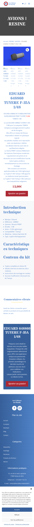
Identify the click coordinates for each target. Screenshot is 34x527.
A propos (6, 424)
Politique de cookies (9, 524)
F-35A (28, 116)
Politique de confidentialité (22, 524)
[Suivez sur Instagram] (19, 408)
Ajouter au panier (17, 193)
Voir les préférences (17, 520)
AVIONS (17, 41)
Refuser (17, 515)
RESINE (11, 41)
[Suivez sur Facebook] (14, 408)
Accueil (5, 41)
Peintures (6, 454)
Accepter (17, 510)
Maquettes (6, 447)
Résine (5, 462)
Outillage (6, 451)
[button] (31, 489)
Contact (5, 435)
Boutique (6, 428)
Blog (4, 431)
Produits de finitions (9, 458)
